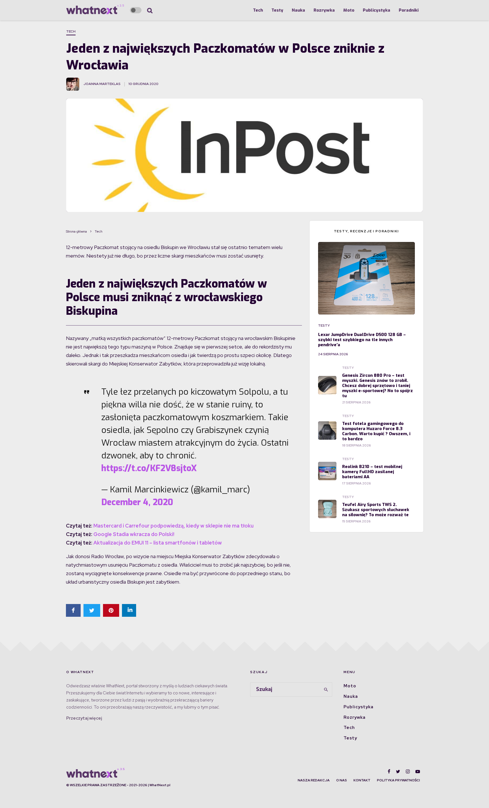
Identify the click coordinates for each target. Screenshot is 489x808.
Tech (258, 10)
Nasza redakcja (314, 780)
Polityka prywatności (398, 780)
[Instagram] (408, 771)
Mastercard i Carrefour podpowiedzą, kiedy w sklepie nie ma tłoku (173, 525)
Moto (348, 10)
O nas (341, 780)
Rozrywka (324, 10)
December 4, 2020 (137, 502)
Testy (277, 10)
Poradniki (409, 10)
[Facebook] (389, 771)
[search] (326, 689)
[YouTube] (418, 771)
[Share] (73, 610)
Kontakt (361, 780)
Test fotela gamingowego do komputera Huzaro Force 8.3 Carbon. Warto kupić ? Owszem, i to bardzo (376, 431)
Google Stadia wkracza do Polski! (133, 534)
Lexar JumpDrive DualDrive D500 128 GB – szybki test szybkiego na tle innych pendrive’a (362, 339)
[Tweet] (91, 610)
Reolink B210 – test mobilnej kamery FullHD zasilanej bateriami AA (372, 471)
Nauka (298, 10)
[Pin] (111, 610)
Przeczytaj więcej (84, 718)
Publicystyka (376, 10)
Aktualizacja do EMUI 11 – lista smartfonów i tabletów (157, 542)
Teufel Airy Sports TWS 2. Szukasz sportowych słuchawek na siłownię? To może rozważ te (375, 509)
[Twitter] (398, 771)
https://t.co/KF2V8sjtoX (149, 468)
